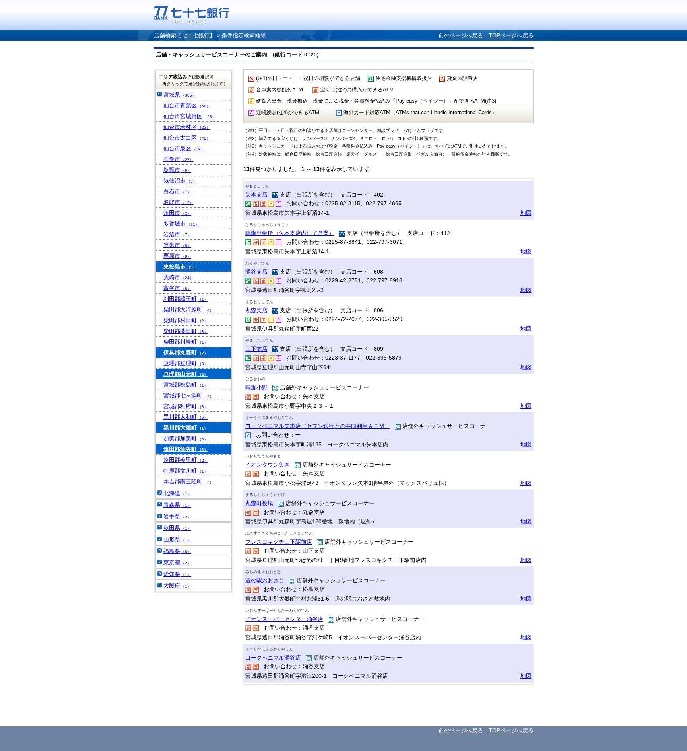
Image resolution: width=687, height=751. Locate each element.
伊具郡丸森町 (185, 352)
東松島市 (180, 266)
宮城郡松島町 (185, 384)
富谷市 (177, 288)
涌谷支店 (256, 271)
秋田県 (177, 528)
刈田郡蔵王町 (185, 299)
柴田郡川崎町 (185, 342)
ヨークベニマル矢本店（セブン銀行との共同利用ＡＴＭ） (317, 426)
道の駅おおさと (264, 580)
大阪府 (177, 585)
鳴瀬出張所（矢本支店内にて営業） (289, 233)
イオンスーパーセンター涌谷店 (284, 619)
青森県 (177, 505)
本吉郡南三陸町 (188, 481)
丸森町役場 (259, 503)
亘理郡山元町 (185, 374)
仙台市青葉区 (186, 105)
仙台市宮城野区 (189, 116)
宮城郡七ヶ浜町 (188, 395)
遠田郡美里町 (185, 460)
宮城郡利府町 (185, 406)
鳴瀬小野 (256, 387)
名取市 (178, 202)
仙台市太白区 (186, 137)
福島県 (177, 551)
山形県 (177, 539)
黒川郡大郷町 (185, 427)
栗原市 (177, 256)
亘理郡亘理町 (185, 363)
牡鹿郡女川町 (185, 470)
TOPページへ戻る (511, 35)
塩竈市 (177, 170)
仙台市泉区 (184, 148)
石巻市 (178, 159)
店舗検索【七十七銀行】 (184, 35)
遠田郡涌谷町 (185, 449)
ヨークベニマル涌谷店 (273, 657)
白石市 (177, 191)
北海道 (177, 493)
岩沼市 (177, 234)
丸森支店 (256, 310)
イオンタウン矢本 (267, 464)
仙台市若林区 (186, 127)
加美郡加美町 (185, 438)
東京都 (177, 562)
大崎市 (178, 277)
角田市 (177, 213)
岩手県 (177, 516)
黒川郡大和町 (185, 417)
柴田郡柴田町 (185, 331)
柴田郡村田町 (185, 320)
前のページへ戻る (461, 35)
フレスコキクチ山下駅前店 (278, 542)
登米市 (177, 245)
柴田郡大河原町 (188, 309)
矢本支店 (256, 194)
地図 (526, 213)
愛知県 (177, 574)
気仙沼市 (180, 180)
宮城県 (179, 94)
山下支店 (256, 349)
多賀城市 (181, 223)
